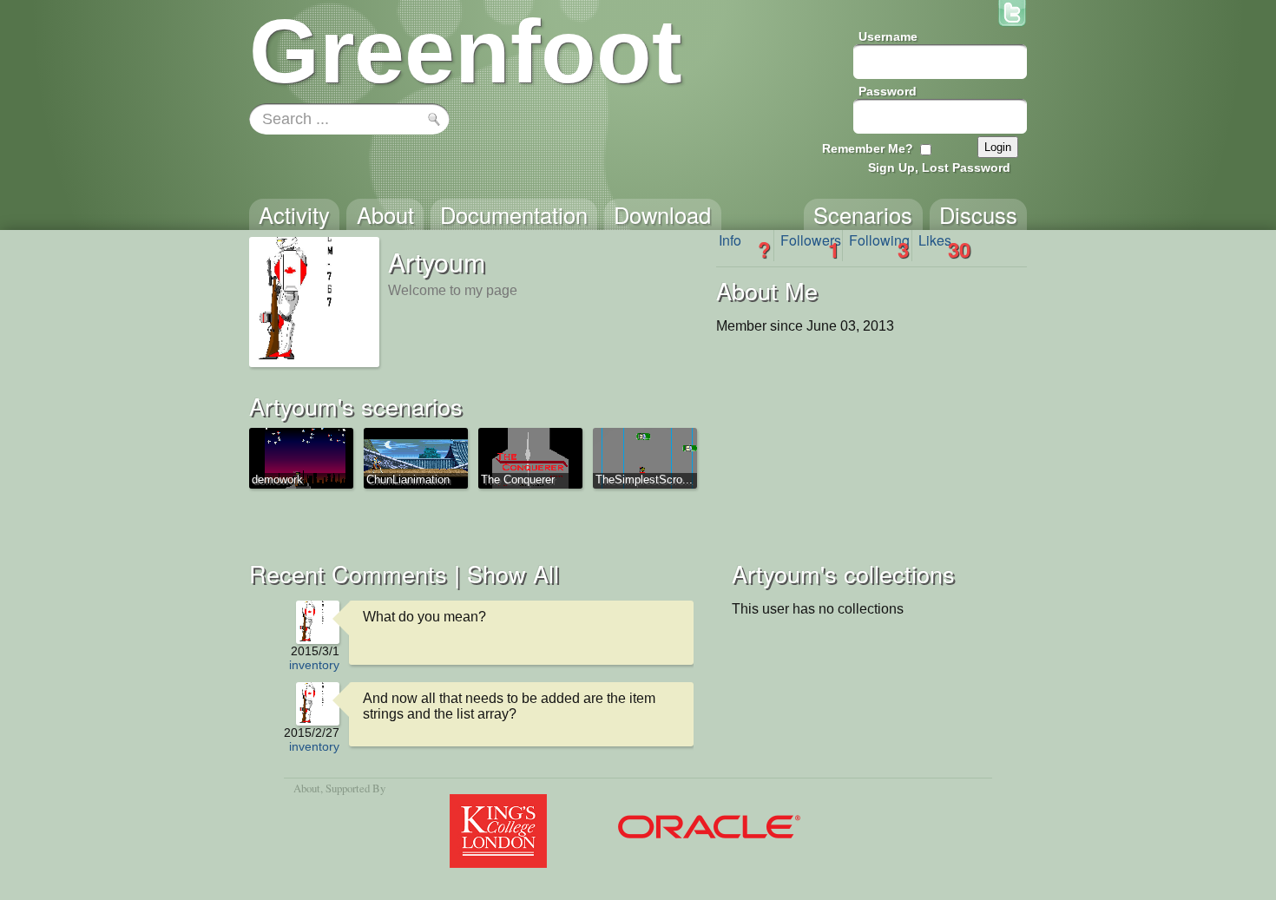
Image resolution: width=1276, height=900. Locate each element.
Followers (810, 245)
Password (887, 91)
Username (888, 36)
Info (745, 245)
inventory (314, 665)
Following (879, 245)
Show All (513, 573)
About (306, 788)
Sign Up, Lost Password (939, 167)
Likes (944, 245)
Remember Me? (867, 148)
